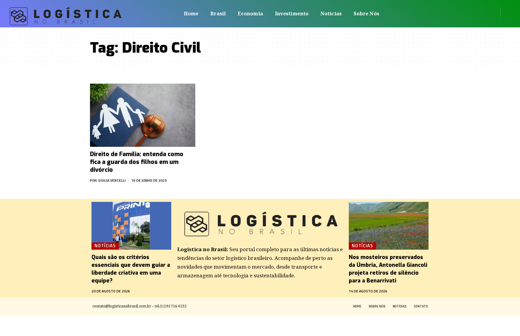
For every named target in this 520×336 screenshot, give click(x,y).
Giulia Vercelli (112, 180)
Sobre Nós (366, 13)
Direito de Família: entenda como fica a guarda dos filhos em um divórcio (136, 162)
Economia (250, 13)
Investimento (291, 13)
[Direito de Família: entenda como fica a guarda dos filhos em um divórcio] (142, 115)
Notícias (331, 13)
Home (191, 13)
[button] (507, 12)
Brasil (218, 13)
